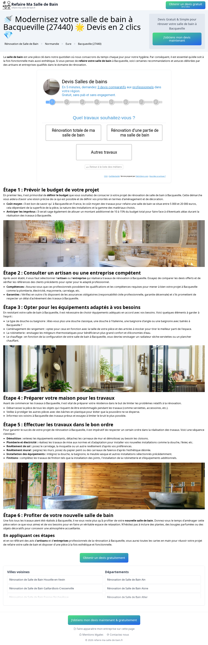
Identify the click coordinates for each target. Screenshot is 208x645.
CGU (106, 176)
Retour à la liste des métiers (105, 166)
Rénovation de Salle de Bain (21, 44)
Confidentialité (114, 176)
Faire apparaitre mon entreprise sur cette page (106, 629)
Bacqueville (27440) (89, 44)
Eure (68, 44)
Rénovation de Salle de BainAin (126, 579)
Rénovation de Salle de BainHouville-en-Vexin (37, 579)
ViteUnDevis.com (142, 176)
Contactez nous (119, 634)
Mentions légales (92, 634)
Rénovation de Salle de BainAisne (127, 588)
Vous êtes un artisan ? (157, 176)
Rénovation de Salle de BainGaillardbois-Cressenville (41, 588)
